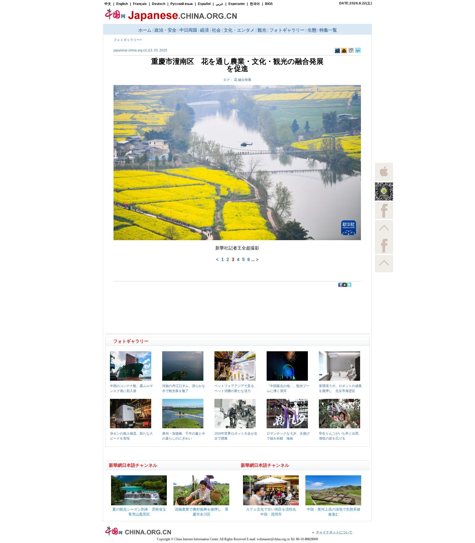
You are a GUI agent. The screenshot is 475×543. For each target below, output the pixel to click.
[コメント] (358, 51)
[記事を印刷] (344, 51)
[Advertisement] (172, 299)
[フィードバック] (337, 51)
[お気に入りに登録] (351, 51)
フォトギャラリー (127, 40)
